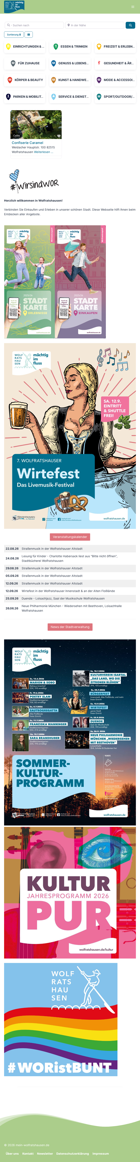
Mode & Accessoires (121, 80)
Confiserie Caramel (27, 143)
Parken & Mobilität (29, 96)
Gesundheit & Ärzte (120, 63)
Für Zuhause (29, 63)
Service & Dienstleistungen (82, 96)
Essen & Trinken (74, 46)
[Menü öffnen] (133, 6)
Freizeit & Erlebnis (119, 46)
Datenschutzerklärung (72, 1153)
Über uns (12, 1153)
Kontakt (28, 1153)
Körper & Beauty (29, 80)
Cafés (16, 135)
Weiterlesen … (43, 152)
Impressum (101, 1153)
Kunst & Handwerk (74, 80)
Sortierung (13, 34)
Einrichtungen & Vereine (34, 46)
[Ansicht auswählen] (29, 34)
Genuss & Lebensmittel (78, 63)
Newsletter (45, 1153)
